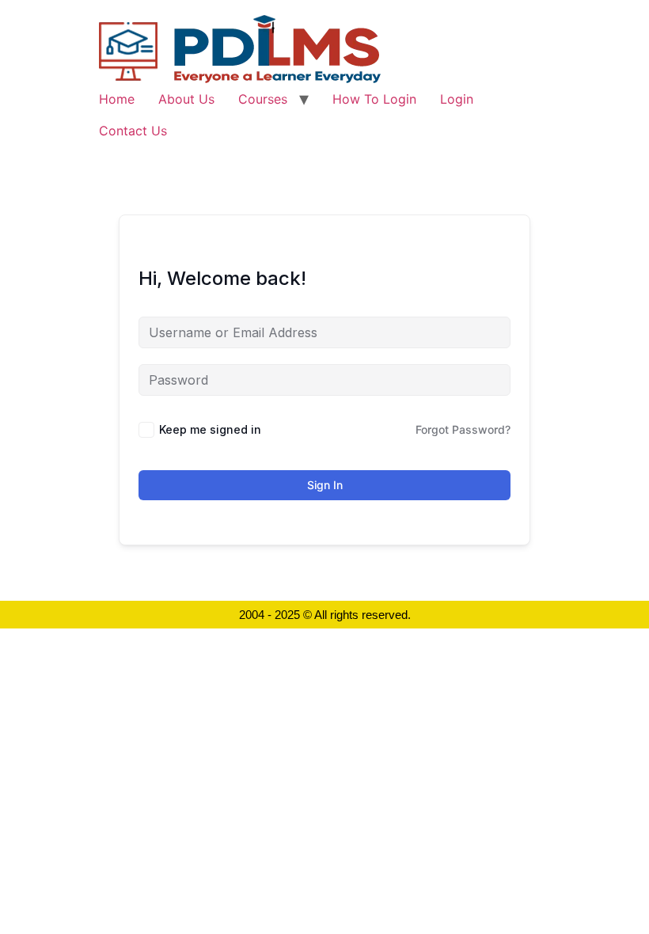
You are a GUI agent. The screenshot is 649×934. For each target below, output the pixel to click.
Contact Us (133, 131)
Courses (262, 99)
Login (456, 99)
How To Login (374, 99)
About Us (186, 99)
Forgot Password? (463, 429)
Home (117, 99)
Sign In (325, 485)
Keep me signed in (210, 429)
